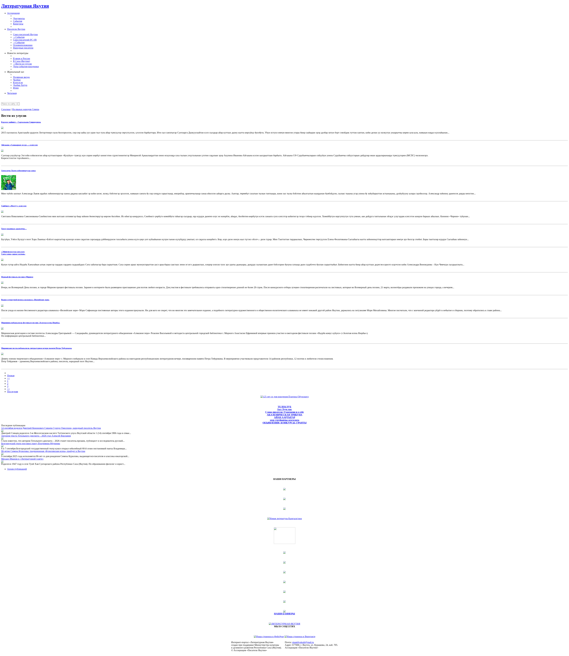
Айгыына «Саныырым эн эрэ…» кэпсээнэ (19, 145)
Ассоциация (13, 13)
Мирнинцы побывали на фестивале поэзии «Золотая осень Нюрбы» (30, 323)
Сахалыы (6, 109)
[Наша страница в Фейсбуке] (269, 636)
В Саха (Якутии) (21, 61)
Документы (19, 18)
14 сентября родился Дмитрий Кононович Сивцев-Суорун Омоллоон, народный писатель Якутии (51, 428)
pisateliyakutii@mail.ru (303, 642)
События (17, 21)
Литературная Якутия (25, 5)
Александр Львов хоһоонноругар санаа (18, 170)
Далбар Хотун (20, 85)
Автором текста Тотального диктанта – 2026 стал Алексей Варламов (36, 436)
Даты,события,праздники (26, 66)
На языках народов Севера (25, 109)
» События (18, 37)
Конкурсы (18, 24)
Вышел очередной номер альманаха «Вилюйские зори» (25, 300)
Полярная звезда (21, 77)
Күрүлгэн (18, 82)
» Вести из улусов (22, 64)
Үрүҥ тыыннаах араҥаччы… (14, 229)
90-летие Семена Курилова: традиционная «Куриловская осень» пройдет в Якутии (43, 451)
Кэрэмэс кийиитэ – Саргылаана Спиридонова (21, 122)
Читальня (12, 93)
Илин (16, 88)
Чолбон (17, 80)
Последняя (12, 391)
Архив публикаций (17, 469)
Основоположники (22, 45)
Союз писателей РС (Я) (25, 40)
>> (8, 389)
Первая (10, 375)
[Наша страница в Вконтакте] (299, 636)
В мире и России (21, 58)
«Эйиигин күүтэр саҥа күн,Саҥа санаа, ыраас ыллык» (13, 253)
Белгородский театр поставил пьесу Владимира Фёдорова (30, 443)
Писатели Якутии (16, 29)
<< (8, 378)
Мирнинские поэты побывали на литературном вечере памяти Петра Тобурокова (36, 348)
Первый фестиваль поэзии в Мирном (17, 277)
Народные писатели (23, 48)
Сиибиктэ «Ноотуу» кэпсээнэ (14, 206)
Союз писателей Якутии (25, 34)
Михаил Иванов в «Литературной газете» (22, 459)
